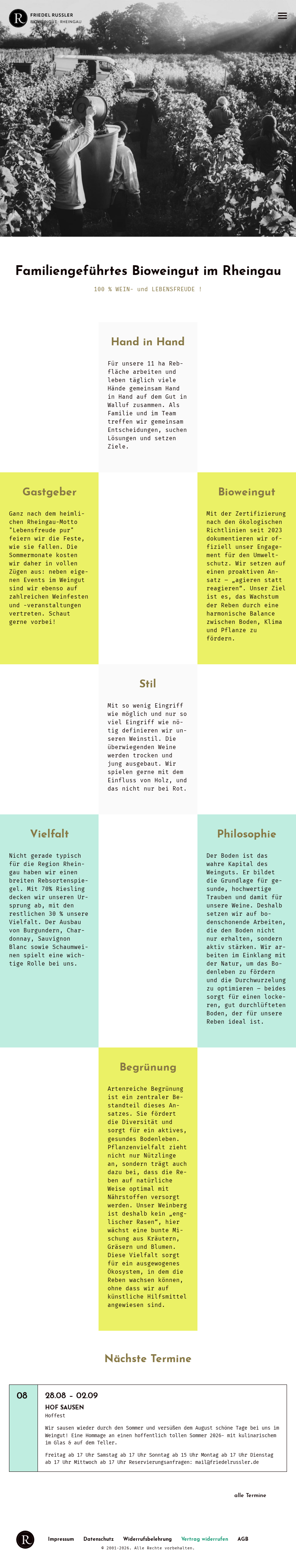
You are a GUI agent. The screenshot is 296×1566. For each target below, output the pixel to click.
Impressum (61, 1539)
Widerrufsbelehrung (147, 1539)
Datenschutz (98, 1539)
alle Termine (250, 1496)
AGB (243, 1539)
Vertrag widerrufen (204, 1539)
